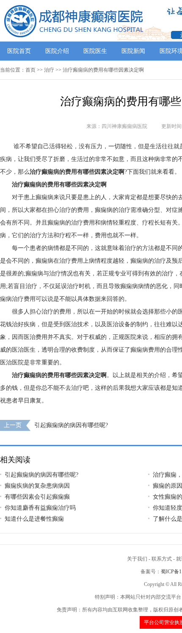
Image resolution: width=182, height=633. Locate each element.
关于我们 (137, 559)
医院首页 (19, 51)
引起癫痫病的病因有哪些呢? (71, 425)
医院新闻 (133, 51)
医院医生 (95, 51)
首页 (30, 70)
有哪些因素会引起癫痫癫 (37, 497)
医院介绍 (57, 51)
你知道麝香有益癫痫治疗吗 (40, 508)
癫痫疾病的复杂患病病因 (37, 486)
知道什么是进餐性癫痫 (34, 519)
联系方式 (162, 559)
